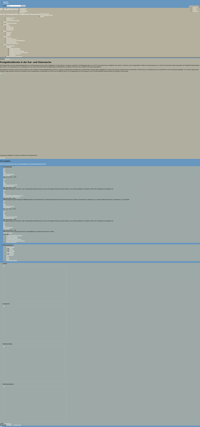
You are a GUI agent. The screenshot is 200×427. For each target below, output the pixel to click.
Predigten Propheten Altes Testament (18, 52)
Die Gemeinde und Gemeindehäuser (15, 40)
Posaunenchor (10, 27)
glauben (42, 16)
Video (7, 259)
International (12, 55)
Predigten (8, 47)
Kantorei (8, 25)
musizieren (6, 24)
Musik (10, 248)
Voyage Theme (17, 425)
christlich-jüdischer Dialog (12, 20)
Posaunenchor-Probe (8, 186)
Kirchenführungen (44, 13)
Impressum (195, 11)
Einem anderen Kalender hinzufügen (15, 241)
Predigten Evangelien (14, 48)
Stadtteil (8, 35)
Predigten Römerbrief (14, 49)
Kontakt (195, 8)
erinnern (5, 36)
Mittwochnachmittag (11, 23)
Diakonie (8, 33)
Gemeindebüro (23, 11)
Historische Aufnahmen (12, 43)
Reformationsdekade (11, 260)
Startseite (195, 7)
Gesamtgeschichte (11, 41)
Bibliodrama (9, 19)
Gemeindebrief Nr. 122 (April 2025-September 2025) (32, 164)
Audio (7, 258)
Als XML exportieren (11, 242)
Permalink (2, 158)
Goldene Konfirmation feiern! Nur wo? (9, 164)
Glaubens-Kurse (10, 17)
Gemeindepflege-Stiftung (46, 15)
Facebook (5, 2)
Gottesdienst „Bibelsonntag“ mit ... (11, 197)
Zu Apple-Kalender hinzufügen (13, 239)
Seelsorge (8, 32)
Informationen (9, 255)
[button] (6, 234)
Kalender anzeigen (8, 233)
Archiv (4, 44)
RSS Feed (5, 3)
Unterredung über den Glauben (14, 56)
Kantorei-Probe (7, 175)
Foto (7, 256)
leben (4, 31)
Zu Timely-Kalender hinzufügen (14, 235)
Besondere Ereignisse (15, 53)
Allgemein (7, 59)
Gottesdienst (23, 8)
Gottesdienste (9, 252)
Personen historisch (11, 39)
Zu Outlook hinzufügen (12, 238)
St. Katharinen (9, 9)
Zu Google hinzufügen (11, 237)
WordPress (9, 425)
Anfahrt (194, 10)
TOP (1, 426)
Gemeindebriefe (10, 45)
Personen (22, 12)
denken (5, 21)
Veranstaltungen (10, 247)
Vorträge (11, 250)
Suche (4, 5)
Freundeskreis (10, 28)
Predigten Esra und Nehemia (16, 51)
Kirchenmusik (9, 29)
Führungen (12, 251)
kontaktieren (23, 9)
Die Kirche (9, 37)
